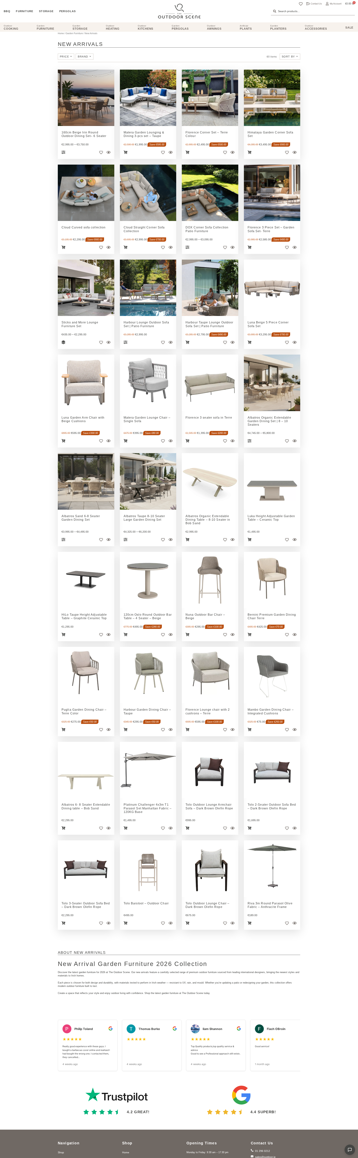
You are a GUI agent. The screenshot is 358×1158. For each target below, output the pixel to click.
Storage (46, 11)
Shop (61, 1152)
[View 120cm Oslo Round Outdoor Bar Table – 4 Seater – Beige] (148, 580)
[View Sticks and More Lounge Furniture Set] (86, 288)
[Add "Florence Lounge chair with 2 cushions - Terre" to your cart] (187, 729)
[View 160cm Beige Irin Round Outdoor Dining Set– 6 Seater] (86, 98)
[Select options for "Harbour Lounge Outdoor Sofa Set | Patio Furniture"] (125, 342)
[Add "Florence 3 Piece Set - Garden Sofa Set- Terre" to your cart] (249, 247)
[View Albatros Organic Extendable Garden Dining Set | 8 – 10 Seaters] (272, 383)
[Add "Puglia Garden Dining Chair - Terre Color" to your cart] (63, 729)
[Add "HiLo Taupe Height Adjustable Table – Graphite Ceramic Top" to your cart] (63, 634)
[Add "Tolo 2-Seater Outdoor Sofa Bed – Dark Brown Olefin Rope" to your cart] (249, 828)
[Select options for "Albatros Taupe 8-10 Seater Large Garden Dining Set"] (125, 539)
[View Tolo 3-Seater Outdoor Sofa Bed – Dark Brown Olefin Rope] (86, 868)
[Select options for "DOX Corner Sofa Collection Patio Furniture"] (187, 247)
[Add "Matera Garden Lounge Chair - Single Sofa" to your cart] (125, 441)
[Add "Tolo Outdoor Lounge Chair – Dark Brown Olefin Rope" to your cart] (187, 923)
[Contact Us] (308, 3)
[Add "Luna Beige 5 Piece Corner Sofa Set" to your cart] (249, 342)
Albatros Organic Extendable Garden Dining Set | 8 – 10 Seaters (269, 421)
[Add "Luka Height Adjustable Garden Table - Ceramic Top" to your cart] (249, 539)
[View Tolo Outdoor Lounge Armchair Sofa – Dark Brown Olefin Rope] (210, 770)
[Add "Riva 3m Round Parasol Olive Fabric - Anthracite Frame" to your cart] (249, 923)
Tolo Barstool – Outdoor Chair (146, 903)
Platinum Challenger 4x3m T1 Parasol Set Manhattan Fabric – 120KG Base (148, 808)
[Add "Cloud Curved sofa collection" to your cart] (63, 247)
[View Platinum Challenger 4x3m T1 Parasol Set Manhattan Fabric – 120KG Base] (148, 770)
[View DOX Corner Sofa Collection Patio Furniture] (210, 193)
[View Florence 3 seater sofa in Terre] (210, 383)
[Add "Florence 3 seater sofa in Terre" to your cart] (187, 441)
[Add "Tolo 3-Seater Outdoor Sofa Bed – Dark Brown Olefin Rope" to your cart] (63, 923)
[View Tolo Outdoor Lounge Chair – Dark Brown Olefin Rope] (210, 868)
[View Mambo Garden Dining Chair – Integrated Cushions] (272, 675)
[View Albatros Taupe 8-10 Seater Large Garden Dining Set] (148, 481)
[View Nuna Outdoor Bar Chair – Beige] (210, 580)
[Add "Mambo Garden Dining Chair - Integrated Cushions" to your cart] (249, 729)
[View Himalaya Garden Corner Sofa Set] (272, 98)
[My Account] (327, 3)
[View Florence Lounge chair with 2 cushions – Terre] (210, 675)
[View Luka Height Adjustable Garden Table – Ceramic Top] (272, 481)
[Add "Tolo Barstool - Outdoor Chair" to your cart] (125, 923)
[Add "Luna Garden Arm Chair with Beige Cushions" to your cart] (63, 441)
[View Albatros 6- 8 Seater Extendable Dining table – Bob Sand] (86, 770)
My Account (335, 3)
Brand (83, 56)
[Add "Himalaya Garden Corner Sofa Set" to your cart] (249, 152)
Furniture (24, 11)
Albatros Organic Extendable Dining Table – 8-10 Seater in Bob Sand (208, 520)
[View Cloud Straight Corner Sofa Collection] (148, 193)
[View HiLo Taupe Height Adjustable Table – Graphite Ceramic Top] (86, 580)
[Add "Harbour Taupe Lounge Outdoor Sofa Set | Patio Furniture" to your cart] (187, 342)
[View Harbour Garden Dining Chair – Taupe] (148, 675)
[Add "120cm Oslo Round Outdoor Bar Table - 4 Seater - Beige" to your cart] (125, 634)
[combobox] (313, 11)
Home (61, 33)
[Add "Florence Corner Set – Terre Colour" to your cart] (187, 152)
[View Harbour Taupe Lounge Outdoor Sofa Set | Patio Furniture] (210, 288)
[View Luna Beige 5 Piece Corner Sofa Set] (272, 288)
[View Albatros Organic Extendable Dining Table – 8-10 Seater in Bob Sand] (210, 481)
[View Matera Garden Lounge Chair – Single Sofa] (148, 383)
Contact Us (316, 3)
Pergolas (67, 11)
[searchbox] (313, 11)
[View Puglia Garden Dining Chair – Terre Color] (86, 675)
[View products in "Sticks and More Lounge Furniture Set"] (63, 342)
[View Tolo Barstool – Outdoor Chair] (148, 868)
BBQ (7, 11)
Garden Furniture (74, 33)
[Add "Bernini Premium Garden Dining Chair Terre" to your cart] (249, 634)
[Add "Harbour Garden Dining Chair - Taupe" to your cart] (125, 729)
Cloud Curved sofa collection (84, 227)
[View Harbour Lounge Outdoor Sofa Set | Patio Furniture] (148, 288)
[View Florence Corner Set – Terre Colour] (210, 98)
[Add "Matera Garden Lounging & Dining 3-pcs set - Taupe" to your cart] (125, 152)
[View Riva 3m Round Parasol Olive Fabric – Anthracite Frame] (272, 868)
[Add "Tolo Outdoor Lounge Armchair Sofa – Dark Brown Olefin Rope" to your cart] (187, 828)
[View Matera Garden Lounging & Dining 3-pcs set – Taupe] (148, 98)
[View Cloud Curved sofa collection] (86, 193)
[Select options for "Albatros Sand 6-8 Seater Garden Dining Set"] (63, 539)
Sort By (289, 56)
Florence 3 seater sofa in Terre (209, 417)
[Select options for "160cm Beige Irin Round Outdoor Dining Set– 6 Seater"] (63, 152)
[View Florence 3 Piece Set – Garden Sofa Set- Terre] (272, 193)
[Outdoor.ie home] (179, 11)
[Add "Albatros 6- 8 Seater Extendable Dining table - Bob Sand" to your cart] (63, 828)
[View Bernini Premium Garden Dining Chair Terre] (272, 580)
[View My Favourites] (301, 4)
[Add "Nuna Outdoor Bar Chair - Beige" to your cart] (187, 634)
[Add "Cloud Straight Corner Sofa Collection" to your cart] (125, 247)
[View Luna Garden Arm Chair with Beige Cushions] (86, 383)
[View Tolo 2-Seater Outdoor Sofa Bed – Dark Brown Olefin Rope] (272, 770)
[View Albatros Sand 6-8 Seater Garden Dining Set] (86, 481)
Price (65, 56)
